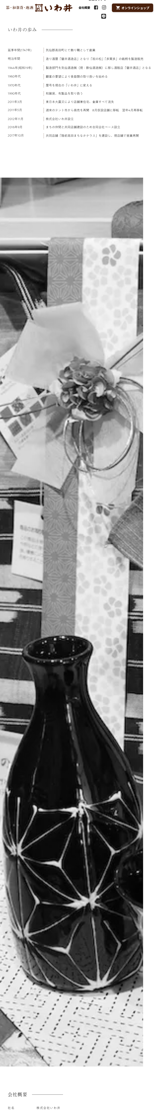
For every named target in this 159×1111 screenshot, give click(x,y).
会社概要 (84, 7)
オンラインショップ (135, 8)
